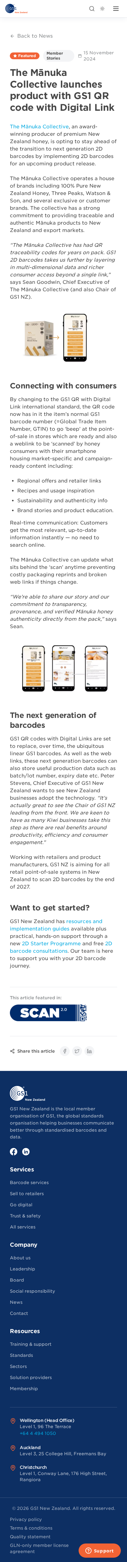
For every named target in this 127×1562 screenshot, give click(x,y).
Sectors (18, 1366)
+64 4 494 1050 (38, 1433)
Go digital (21, 1204)
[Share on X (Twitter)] (77, 1051)
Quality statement (30, 1536)
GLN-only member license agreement (39, 1548)
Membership (24, 1388)
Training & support (30, 1344)
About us (20, 1257)
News (16, 1302)
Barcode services (29, 1182)
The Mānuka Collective (39, 127)
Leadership (22, 1268)
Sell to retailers (27, 1193)
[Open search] (92, 9)
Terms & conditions (31, 1528)
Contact (19, 1313)
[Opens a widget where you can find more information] (99, 1551)
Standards (21, 1355)
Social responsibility (32, 1291)
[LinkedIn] (26, 1151)
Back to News (35, 36)
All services (22, 1226)
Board (17, 1280)
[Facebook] (13, 1151)
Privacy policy (26, 1519)
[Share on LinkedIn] (89, 1051)
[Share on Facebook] (65, 1051)
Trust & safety (25, 1215)
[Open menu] (116, 8)
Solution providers (31, 1377)
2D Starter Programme (51, 944)
